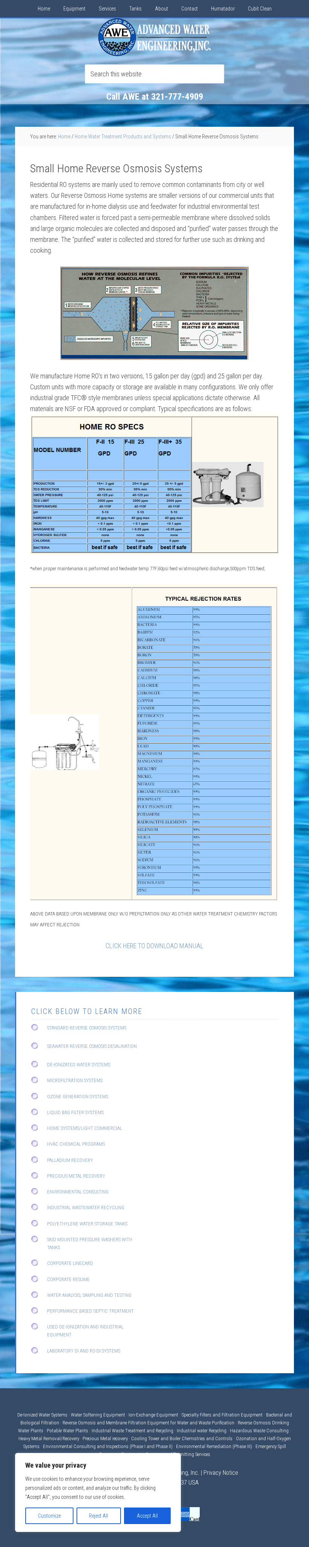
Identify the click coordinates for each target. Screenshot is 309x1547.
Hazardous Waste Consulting (259, 1430)
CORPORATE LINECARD (70, 1263)
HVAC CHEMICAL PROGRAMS (76, 1144)
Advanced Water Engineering (154, 37)
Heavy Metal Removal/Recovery (48, 1438)
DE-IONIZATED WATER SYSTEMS (78, 1064)
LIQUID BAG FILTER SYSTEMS (75, 1112)
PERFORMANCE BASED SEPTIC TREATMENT (90, 1311)
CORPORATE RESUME (68, 1279)
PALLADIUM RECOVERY (70, 1160)
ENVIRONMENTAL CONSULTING (78, 1192)
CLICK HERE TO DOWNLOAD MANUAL (154, 946)
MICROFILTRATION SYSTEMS (74, 1080)
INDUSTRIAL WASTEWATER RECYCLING (85, 1207)
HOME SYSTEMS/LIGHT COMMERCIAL (84, 1128)
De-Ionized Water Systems (43, 1415)
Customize (49, 1516)
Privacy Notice (220, 1472)
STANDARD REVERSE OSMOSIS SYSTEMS (86, 1028)
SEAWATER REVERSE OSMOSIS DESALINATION (92, 1046)
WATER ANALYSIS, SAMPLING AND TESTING (89, 1295)
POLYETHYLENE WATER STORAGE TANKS (87, 1224)
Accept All (147, 1516)
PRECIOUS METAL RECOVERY (76, 1176)
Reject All (98, 1516)
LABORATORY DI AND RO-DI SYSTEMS (83, 1351)
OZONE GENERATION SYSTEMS (77, 1096)
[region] (98, 1492)
